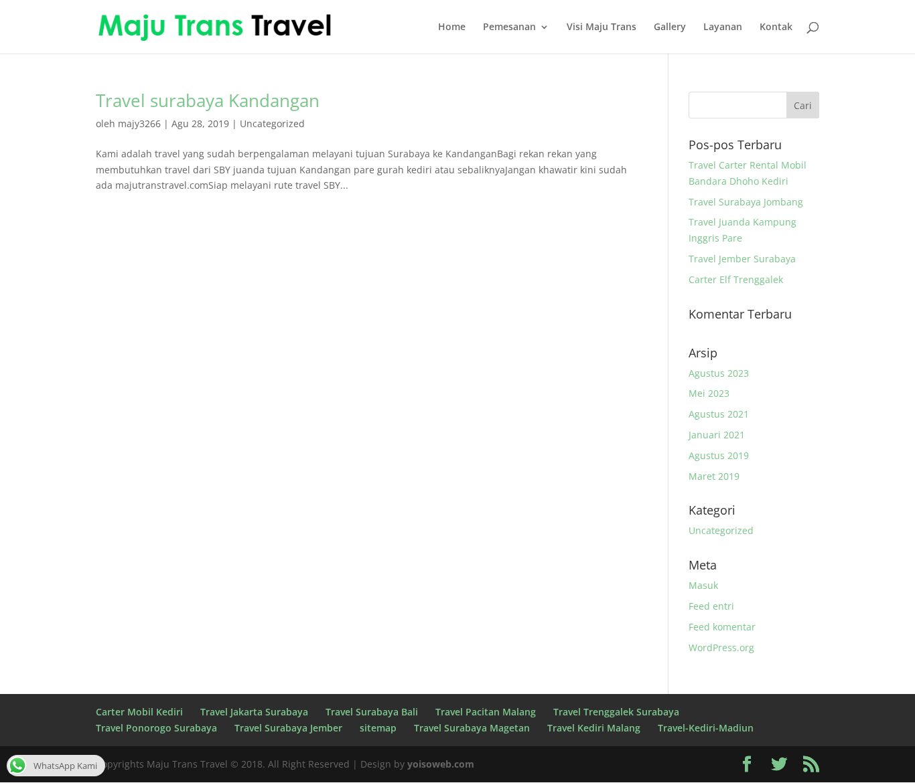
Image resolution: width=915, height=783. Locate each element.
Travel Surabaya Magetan (472, 727)
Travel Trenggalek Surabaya (616, 711)
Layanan (722, 27)
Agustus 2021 (719, 414)
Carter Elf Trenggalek (736, 279)
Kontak (776, 27)
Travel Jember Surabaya (742, 258)
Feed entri (711, 606)
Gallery (670, 27)
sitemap (378, 727)
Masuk (703, 585)
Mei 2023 (709, 393)
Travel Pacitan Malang (485, 711)
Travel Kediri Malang (593, 727)
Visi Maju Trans (601, 27)
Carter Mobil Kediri (139, 711)
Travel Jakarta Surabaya (254, 711)
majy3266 (139, 123)
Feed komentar (722, 626)
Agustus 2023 (719, 373)
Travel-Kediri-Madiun (706, 727)
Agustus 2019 (719, 455)
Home (452, 27)
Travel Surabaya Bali (372, 711)
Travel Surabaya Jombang (746, 201)
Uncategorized (272, 123)
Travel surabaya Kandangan (208, 100)
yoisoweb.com (440, 764)
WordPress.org (721, 647)
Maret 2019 (714, 476)
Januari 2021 (717, 434)
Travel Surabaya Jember (288, 727)
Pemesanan (509, 27)
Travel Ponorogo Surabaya (156, 727)
